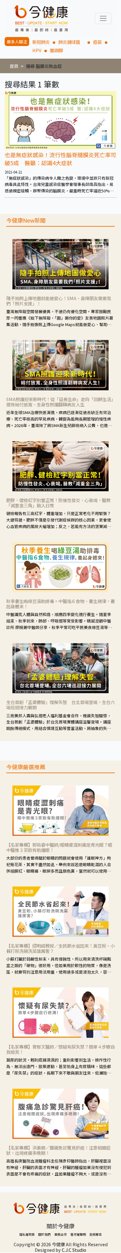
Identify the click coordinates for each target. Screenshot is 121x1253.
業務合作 (60, 1234)
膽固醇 (56, 50)
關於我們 (44, 1234)
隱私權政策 (27, 1234)
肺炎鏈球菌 (71, 42)
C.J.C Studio (74, 1250)
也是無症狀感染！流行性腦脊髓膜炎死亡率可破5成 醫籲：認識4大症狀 (60, 159)
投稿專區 (95, 1234)
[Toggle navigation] (103, 18)
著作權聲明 (78, 1234)
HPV (36, 50)
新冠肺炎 (41, 42)
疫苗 (97, 42)
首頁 (14, 66)
